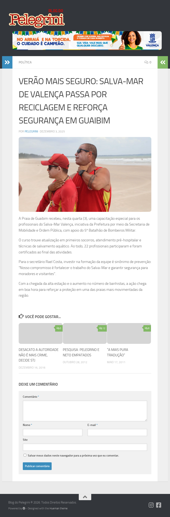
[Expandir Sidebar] (7, 62)
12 (103, 328)
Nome (27, 425)
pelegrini (31, 131)
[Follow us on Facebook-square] (159, 505)
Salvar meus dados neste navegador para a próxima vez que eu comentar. (73, 455)
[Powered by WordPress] (24, 508)
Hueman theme (59, 508)
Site (25, 440)
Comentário (31, 397)
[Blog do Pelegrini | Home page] (36, 18)
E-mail (92, 425)
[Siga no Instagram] (151, 505)
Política (25, 62)
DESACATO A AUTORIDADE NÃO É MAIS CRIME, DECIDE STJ (38, 355)
